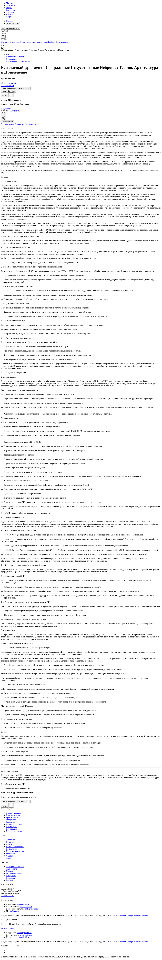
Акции (9, 17)
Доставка (10, 880)
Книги (9, 844)
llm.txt (8, 858)
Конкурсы (10, 10)
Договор (9, 856)
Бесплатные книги (14, 873)
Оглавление (20, 124)
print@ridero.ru (26, 906)
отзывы (11, 124)
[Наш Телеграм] (7, 952)
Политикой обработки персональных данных (129, 915)
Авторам (10, 12)
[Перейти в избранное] (2, 46)
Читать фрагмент (8, 91)
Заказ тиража (11, 826)
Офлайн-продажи (13, 813)
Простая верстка (13, 815)
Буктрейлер (11, 820)
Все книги (5, 42)
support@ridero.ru (24, 904)
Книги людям (62, 42)
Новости (10, 14)
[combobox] (81, 33)
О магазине (11, 842)
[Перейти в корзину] (5, 46)
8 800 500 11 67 (7, 896)
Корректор (10, 822)
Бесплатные (35, 42)
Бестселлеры (24, 42)
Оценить (16, 111)
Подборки (51, 42)
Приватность (11, 849)
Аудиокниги (11, 869)
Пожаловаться (7, 122)
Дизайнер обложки (14, 824)
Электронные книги (15, 866)
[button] (81, 36)
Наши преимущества (15, 851)
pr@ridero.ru (15, 911)
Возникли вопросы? (15, 846)
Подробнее (6, 108)
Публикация (11, 829)
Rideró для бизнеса (14, 831)
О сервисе (10, 5)
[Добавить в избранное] (3, 114)
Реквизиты (10, 853)
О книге (4, 124)
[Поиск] (3, 37)
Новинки (10, 871)
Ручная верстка (12, 817)
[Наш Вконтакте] (7, 950)
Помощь (9, 21)
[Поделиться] (3, 118)
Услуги (9, 8)
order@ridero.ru (31, 909)
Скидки (44, 42)
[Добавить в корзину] (11, 94)
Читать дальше (7, 928)
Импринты (14, 42)
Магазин (10, 3)
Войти (4, 31)
